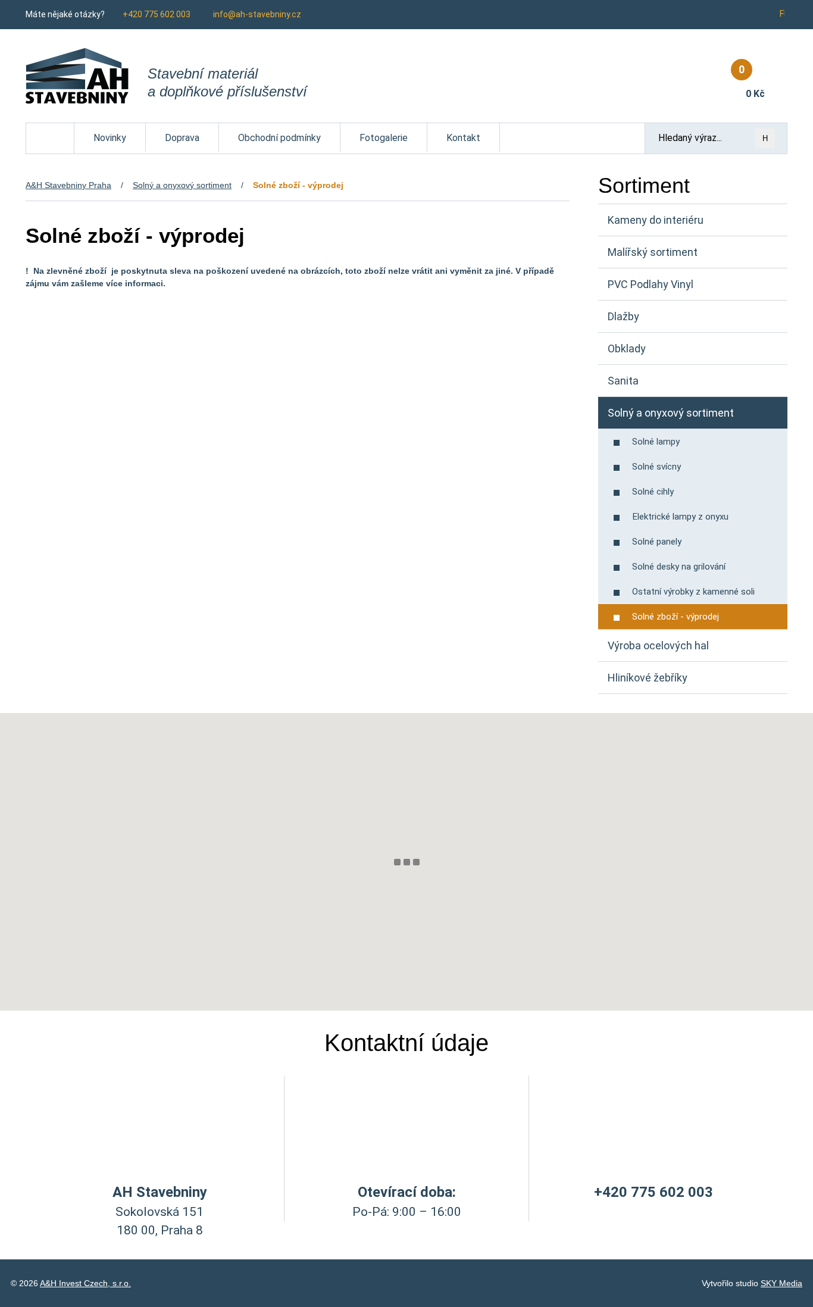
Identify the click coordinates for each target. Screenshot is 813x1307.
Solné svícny (656, 466)
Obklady (627, 348)
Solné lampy (656, 441)
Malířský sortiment (653, 252)
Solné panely (656, 541)
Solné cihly (653, 491)
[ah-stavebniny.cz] (77, 76)
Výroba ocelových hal (658, 645)
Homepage (50, 129)
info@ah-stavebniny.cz (257, 14)
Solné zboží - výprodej (675, 616)
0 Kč (752, 81)
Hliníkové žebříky (647, 677)
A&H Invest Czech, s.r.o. (85, 1283)
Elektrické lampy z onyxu (680, 516)
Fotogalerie (383, 137)
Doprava (182, 137)
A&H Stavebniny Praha (68, 185)
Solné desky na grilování (679, 566)
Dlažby (623, 316)
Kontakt (463, 137)
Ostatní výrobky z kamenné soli (693, 591)
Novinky (109, 137)
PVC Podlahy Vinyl (650, 284)
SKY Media (781, 1283)
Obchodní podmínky (279, 137)
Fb (783, 13)
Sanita (623, 380)
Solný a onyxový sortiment (182, 185)
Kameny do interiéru (655, 220)
